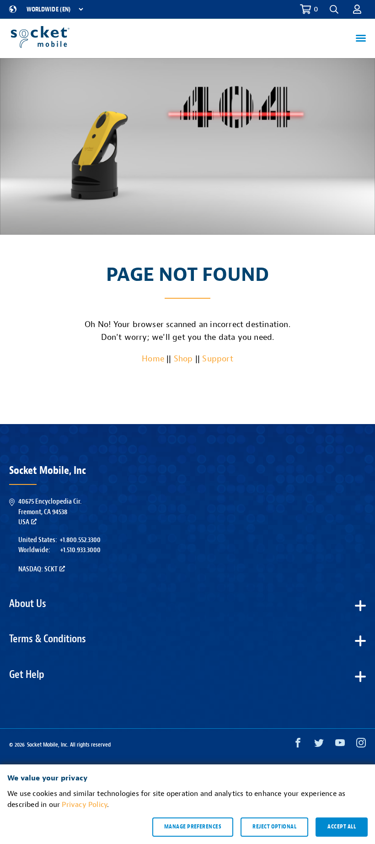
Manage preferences (192, 826)
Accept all (341, 826)
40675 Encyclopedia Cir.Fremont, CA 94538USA (49, 512)
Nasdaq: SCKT (38, 569)
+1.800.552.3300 (80, 539)
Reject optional (274, 826)
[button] (357, 9)
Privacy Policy (84, 804)
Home (153, 359)
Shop (183, 359)
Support (217, 359)
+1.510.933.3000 (80, 549)
